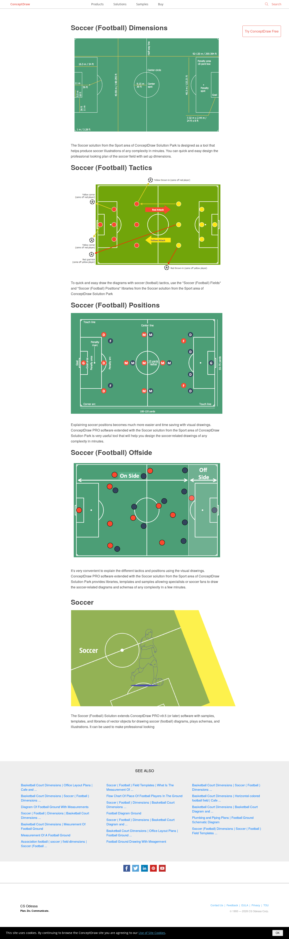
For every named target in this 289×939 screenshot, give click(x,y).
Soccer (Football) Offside (111, 452)
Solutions (120, 4)
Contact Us (217, 905)
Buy (160, 4)
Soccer (82, 602)
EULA (244, 905)
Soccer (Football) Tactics (111, 167)
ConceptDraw (20, 4)
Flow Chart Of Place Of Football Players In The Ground (144, 795)
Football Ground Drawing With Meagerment (136, 841)
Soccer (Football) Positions (115, 305)
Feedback (232, 905)
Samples (142, 4)
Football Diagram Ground (123, 813)
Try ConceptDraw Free (262, 31)
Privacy (256, 905)
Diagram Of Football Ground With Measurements (55, 806)
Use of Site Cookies (152, 933)
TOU (266, 905)
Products (97, 4)
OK (278, 933)
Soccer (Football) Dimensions (119, 27)
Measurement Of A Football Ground (45, 835)
